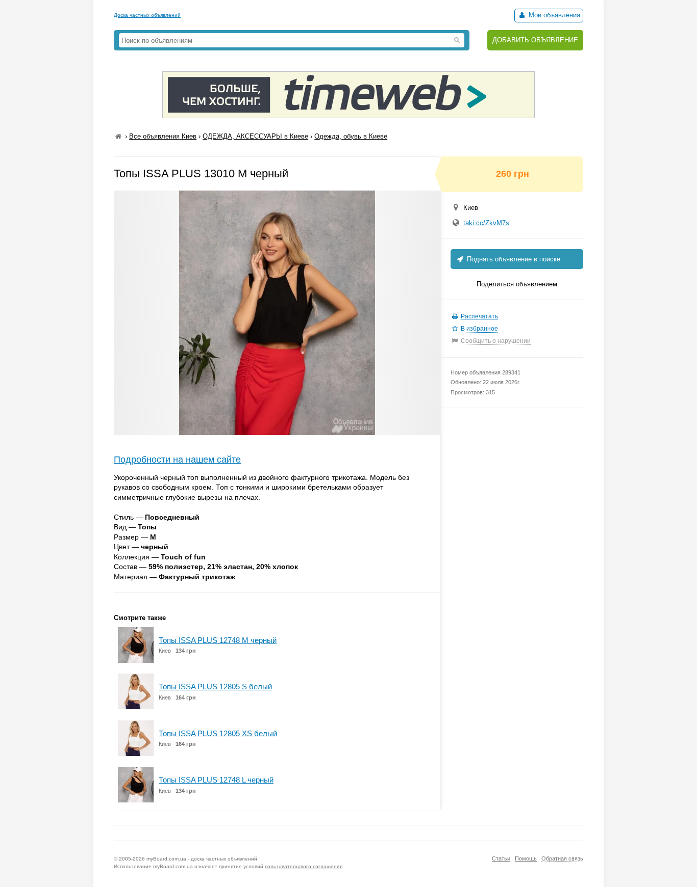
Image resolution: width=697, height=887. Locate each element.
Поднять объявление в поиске (512, 259)
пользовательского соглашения (303, 866)
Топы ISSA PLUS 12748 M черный (218, 640)
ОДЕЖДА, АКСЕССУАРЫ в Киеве (255, 136)
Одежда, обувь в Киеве (350, 136)
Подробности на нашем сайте (177, 459)
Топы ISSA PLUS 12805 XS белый (218, 733)
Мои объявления (553, 15)
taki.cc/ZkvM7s (486, 223)
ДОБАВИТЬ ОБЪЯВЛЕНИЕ (535, 40)
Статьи (501, 858)
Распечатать (479, 316)
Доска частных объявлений (147, 15)
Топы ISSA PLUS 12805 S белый (215, 686)
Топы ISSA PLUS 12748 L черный (216, 779)
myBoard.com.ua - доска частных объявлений (201, 859)
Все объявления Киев (162, 136)
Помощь (526, 858)
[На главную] (118, 136)
